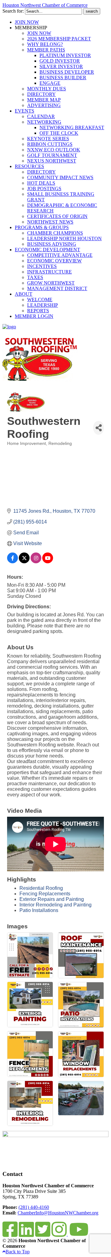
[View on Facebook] (12, 561)
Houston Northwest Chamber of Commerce (45, 5)
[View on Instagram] (36, 561)
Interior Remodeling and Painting (55, 904)
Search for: (13, 11)
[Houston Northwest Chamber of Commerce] (9, 326)
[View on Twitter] (24, 561)
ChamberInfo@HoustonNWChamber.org (58, 1212)
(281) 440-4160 (33, 1207)
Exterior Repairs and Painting (51, 899)
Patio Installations (38, 910)
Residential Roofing (41, 888)
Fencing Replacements (44, 893)
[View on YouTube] (47, 561)
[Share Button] (98, 428)
